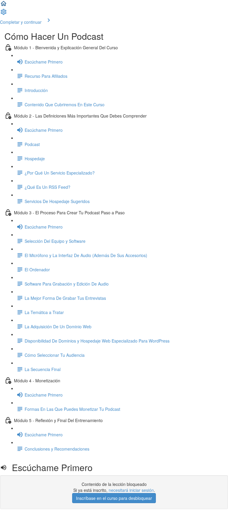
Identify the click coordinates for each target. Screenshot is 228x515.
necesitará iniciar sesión (131, 490)
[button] (3, 5)
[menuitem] (3, 14)
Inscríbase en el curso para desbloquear (114, 498)
